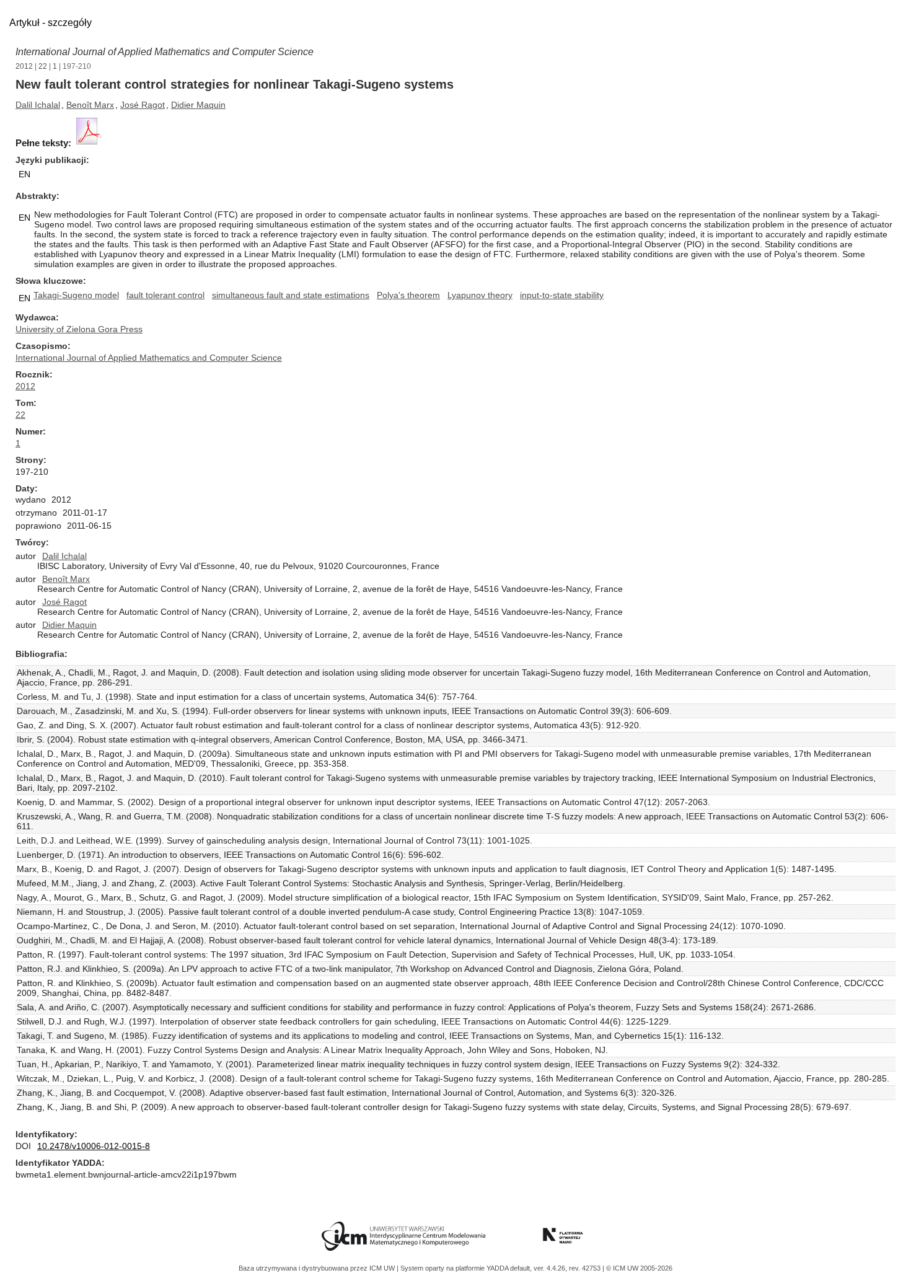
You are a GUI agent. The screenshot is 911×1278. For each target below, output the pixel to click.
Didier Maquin (198, 105)
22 (42, 66)
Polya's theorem (408, 295)
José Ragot (142, 105)
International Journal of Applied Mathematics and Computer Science (164, 51)
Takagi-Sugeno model (76, 295)
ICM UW (383, 1268)
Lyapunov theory (480, 295)
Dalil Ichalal (37, 105)
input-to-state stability (562, 295)
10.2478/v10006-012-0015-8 (93, 1146)
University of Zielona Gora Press (79, 329)
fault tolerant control (165, 295)
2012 (24, 66)
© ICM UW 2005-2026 (639, 1268)
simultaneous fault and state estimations (290, 295)
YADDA (498, 1268)
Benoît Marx (90, 105)
